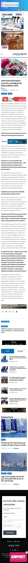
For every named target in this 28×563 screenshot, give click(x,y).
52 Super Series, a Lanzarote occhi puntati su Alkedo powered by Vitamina (18, 368)
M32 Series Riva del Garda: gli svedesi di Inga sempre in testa (13, 444)
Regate (10, 93)
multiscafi (4, 473)
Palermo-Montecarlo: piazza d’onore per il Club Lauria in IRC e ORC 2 (18, 358)
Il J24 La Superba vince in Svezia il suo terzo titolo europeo (17, 389)
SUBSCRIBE (10, 532)
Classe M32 (4, 93)
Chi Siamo (9, 541)
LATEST (8, 351)
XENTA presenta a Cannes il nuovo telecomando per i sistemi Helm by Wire (12, 330)
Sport (4, 88)
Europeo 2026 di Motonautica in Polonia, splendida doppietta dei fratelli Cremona (17, 400)
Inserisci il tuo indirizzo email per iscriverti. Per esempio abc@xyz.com (12, 520)
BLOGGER (20, 351)
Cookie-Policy (16, 541)
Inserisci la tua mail (8, 513)
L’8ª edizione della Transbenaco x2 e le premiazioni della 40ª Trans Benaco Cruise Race (17, 379)
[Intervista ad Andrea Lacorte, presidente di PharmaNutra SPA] (9, 311)
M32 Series (5, 90)
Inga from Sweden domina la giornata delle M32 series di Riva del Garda (12, 478)
